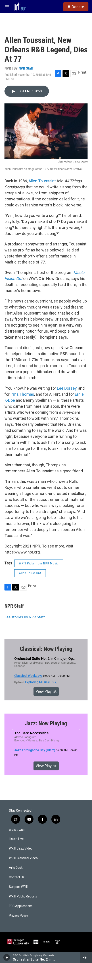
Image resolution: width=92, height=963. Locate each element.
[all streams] (86, 957)
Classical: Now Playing (46, 649)
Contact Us (16, 877)
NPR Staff (26, 68)
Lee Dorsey (67, 388)
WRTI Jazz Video (21, 848)
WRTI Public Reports (23, 896)
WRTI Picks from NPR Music (39, 563)
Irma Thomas (22, 394)
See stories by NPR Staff (24, 617)
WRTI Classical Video (23, 858)
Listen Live (16, 839)
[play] (7, 957)
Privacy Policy (18, 915)
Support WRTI (18, 887)
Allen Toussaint (42, 181)
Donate (77, 7)
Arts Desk (16, 867)
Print (82, 72)
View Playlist (46, 691)
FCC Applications (21, 906)
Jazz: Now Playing (46, 723)
